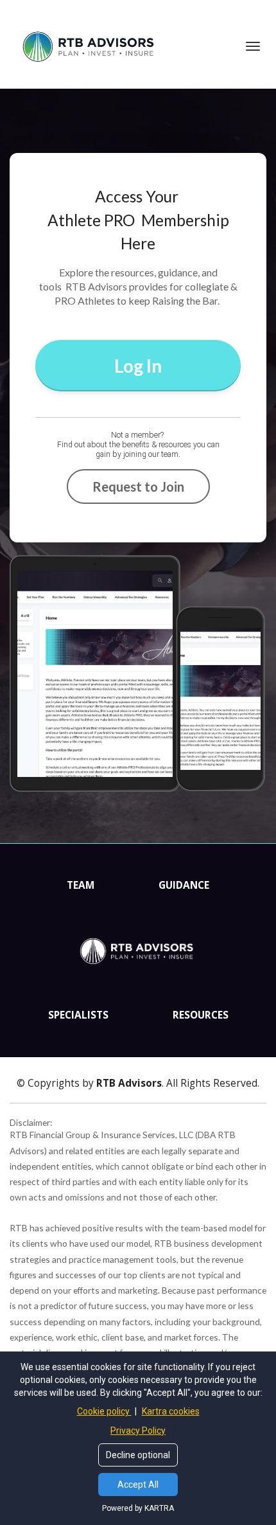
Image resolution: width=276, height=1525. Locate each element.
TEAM (80, 885)
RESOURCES (201, 1015)
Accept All (138, 1484)
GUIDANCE (184, 885)
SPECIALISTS (78, 1015)
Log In (138, 366)
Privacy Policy (138, 1430)
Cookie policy (104, 1411)
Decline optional (138, 1455)
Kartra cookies (171, 1411)
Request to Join (138, 486)
